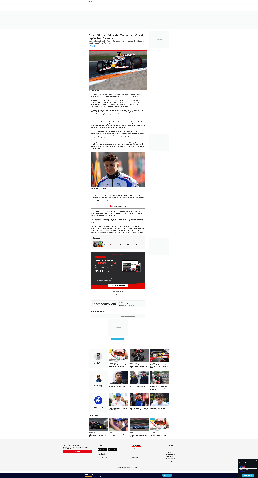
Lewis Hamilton (112, 112)
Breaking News (143, 2)
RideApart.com (135, 457)
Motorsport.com (135, 452)
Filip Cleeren (92, 45)
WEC (121, 2)
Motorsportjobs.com (136, 450)
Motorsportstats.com (136, 455)
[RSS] (110, 457)
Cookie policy (130, 467)
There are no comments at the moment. (117, 316)
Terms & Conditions (121, 467)
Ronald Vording (92, 46)
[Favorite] (141, 46)
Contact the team (169, 456)
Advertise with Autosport (171, 454)
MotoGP (115, 2)
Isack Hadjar (108, 94)
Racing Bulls (94, 94)
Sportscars (134, 2)
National (127, 2)
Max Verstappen (132, 219)
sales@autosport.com (170, 458)
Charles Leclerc (100, 112)
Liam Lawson (111, 100)
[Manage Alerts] (119, 294)
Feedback (168, 447)
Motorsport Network (126, 469)
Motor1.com (134, 448)
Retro (151, 2)
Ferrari (142, 110)
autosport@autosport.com (172, 452)
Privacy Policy (137, 467)
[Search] (168, 2)
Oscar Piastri (123, 106)
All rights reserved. (135, 469)
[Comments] (145, 46)
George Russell (126, 110)
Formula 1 (107, 2)
